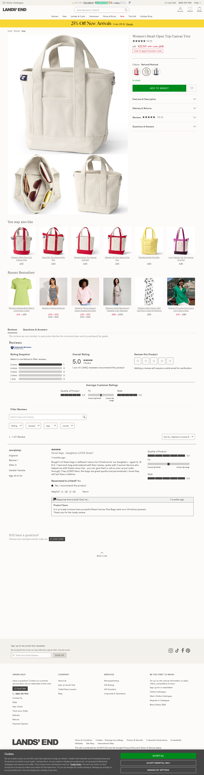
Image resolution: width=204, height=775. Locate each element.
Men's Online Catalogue (161, 696)
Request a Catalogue (159, 700)
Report (86, 491)
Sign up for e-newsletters (161, 687)
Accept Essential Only (158, 763)
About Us (62, 680)
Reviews (12, 329)
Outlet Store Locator (67, 689)
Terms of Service (147, 747)
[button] (138, 361)
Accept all (158, 756)
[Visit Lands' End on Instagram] (171, 651)
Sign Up (59, 655)
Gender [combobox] (31, 425)
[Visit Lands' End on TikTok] (176, 651)
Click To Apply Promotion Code (148, 51)
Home (10, 31)
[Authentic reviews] (21, 348)
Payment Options (20, 723)
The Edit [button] (132, 16)
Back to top (102, 555)
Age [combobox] (48, 425)
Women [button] (54, 16)
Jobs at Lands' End (66, 685)
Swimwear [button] (94, 16)
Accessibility (176, 740)
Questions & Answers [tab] (35, 329)
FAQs (14, 702)
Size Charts (17, 706)
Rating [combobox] (14, 425)
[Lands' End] (15, 9)
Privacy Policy (129, 747)
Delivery (16, 715)
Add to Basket (159, 88)
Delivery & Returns (142, 108)
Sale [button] (122, 16)
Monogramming (111, 680)
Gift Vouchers (110, 689)
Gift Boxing (109, 685)
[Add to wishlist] (192, 88)
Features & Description (144, 99)
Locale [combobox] (66, 425)
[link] (88, 361)
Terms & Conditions (83, 740)
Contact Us (17, 698)
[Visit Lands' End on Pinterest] (187, 651)
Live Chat (58, 539)
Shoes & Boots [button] (109, 16)
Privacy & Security (135, 740)
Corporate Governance (156, 740)
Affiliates (79, 743)
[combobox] (181, 437)
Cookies (99, 740)
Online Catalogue (14, 2)
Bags (24, 31)
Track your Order (20, 711)
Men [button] (65, 16)
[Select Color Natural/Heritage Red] (137, 72)
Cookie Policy (76, 764)
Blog (60, 693)
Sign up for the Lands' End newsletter (28, 645)
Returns (15, 719)
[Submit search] (126, 10)
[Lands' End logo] (35, 742)
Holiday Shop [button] (146, 16)
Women (17, 31)
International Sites (106, 743)
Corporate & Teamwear (115, 693)
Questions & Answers (143, 126)
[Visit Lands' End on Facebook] (182, 651)
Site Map (90, 743)
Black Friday (158, 704)
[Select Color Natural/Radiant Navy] (156, 72)
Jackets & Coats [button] (78, 16)
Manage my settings (158, 770)
